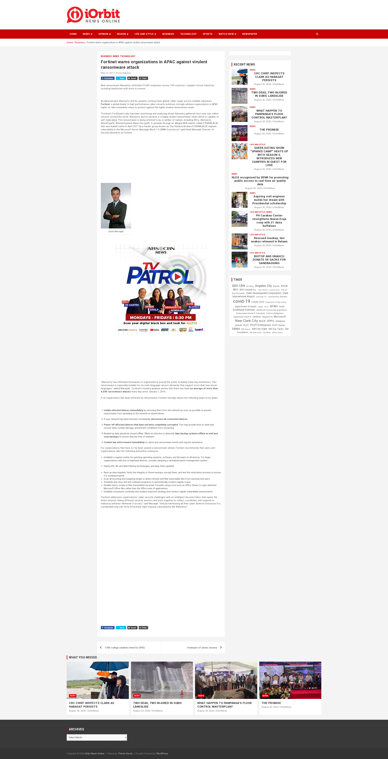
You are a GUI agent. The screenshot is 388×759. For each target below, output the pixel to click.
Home (73, 34)
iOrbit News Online (94, 753)
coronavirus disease (277, 297)
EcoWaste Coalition (244, 309)
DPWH (274, 306)
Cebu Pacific (263, 290)
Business (168, 34)
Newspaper (249, 34)
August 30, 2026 (262, 84)
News (86, 34)
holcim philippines (274, 313)
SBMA (236, 329)
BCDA (284, 286)
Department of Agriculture (276, 302)
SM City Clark (259, 328)
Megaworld (267, 317)
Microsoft (280, 316)
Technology (188, 34)
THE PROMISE (269, 129)
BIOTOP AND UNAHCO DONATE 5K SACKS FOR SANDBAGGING (269, 260)
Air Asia (250, 286)
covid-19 (241, 301)
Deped (260, 307)
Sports (207, 34)
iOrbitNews (278, 84)
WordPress (162, 753)
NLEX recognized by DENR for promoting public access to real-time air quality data (260, 181)
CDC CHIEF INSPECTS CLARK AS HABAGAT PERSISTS (269, 77)
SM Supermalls (256, 333)
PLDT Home (278, 325)
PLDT (246, 325)
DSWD (282, 307)
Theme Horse (125, 753)
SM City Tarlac (276, 329)
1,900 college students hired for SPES (125, 647)
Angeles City (263, 286)
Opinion (103, 34)
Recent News (244, 64)
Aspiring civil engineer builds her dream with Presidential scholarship (269, 200)
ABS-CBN (238, 286)
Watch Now (226, 34)
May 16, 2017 (107, 73)
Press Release (123, 73)
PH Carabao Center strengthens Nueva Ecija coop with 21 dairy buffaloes (269, 221)
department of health (245, 306)
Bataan (276, 286)
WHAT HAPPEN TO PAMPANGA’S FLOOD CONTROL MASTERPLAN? (269, 114)
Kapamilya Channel (242, 317)
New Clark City (246, 321)
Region (121, 34)
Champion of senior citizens (202, 647)
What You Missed (83, 657)
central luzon (274, 290)
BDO (236, 289)
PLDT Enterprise (260, 325)
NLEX (262, 320)
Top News (267, 333)
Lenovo (257, 316)
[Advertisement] (161, 158)
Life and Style (144, 34)
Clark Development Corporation (263, 293)
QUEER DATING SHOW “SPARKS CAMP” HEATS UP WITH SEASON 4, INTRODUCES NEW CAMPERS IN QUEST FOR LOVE (269, 156)
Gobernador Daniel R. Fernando (250, 313)
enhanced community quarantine (271, 310)
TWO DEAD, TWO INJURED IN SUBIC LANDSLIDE (269, 94)
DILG (266, 307)
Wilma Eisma (277, 333)
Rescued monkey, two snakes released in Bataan (269, 239)
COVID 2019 (258, 302)
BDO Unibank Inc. (248, 289)
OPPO (270, 320)
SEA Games (246, 329)
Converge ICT (261, 297)
